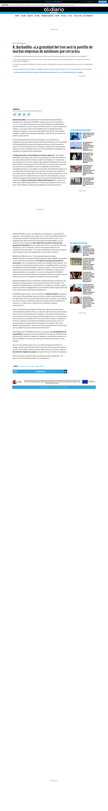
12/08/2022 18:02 (18, 111)
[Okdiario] (54, 9)
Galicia (70, 16)
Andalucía (30, 16)
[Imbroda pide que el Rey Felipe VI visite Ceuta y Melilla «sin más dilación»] (76, 136)
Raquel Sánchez (39, 366)
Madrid (17, 16)
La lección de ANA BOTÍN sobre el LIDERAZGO (41, 5)
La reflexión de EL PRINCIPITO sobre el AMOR (20, 5)
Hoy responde (30, 366)
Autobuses (22, 366)
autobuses (16, 124)
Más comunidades (88, 16)
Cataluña (23, 16)
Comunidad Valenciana (47, 16)
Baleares (37, 16)
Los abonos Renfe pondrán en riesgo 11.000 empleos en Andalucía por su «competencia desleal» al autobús (48, 72)
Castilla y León (78, 16)
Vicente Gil (16, 109)
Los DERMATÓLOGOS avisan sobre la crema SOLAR (64, 5)
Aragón (57, 16)
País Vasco (64, 16)
